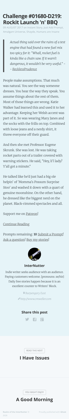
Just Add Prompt (53, 27)
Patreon (31, 214)
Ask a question (14, 240)
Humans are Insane (47, 31)
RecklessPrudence (24, 69)
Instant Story (34, 27)
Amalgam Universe (14, 31)
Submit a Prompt (50, 234)
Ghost (63, 412)
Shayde (30, 31)
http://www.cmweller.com (36, 299)
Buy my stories (37, 240)
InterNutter (34, 265)
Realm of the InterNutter (15, 412)
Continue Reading (16, 224)
